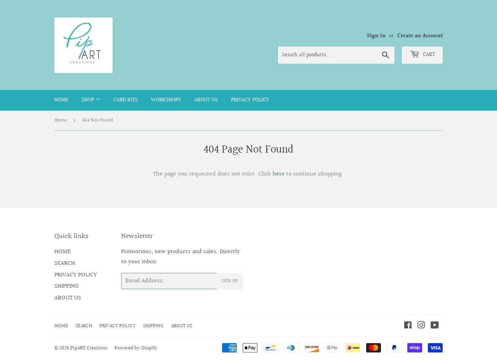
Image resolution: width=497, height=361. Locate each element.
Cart (428, 54)
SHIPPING (66, 286)
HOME (61, 100)
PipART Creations (88, 348)
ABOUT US (206, 100)
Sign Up (230, 281)
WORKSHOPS (166, 100)
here (279, 174)
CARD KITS (125, 100)
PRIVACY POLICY (250, 100)
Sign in (376, 36)
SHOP (89, 100)
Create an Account (420, 36)
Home (60, 120)
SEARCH (64, 263)
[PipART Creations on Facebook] (408, 326)
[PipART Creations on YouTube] (435, 326)
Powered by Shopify (136, 348)
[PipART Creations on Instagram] (421, 326)
